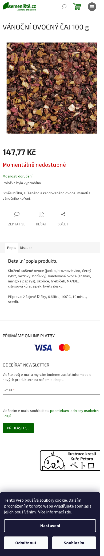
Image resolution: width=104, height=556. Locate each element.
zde (68, 512)
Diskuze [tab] (26, 248)
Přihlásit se (18, 428)
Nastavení (50, 526)
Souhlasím (74, 543)
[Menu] (92, 6)
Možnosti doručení (17, 176)
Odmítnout (26, 543)
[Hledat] (64, 6)
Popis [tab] (11, 248)
